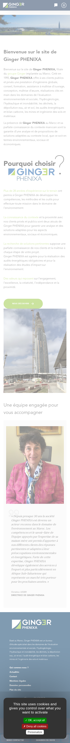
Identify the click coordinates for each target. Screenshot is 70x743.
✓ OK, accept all (35, 720)
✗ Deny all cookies (34, 726)
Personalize (35, 732)
